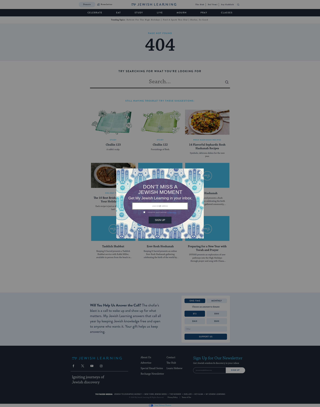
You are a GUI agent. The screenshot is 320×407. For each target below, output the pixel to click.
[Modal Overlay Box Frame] (160, 203)
